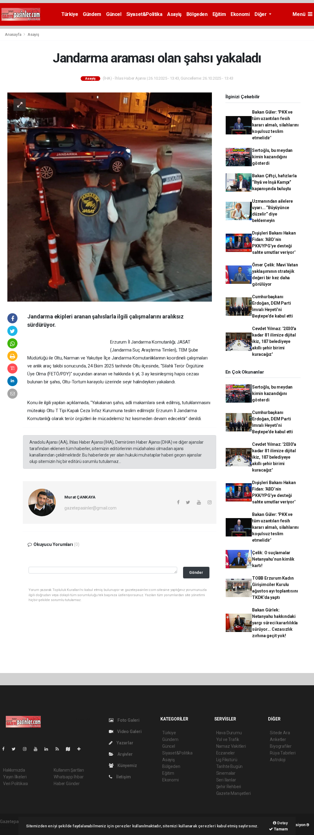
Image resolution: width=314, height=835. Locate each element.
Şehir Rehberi (228, 786)
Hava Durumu (229, 732)
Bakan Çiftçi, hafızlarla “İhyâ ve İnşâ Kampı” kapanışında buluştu (274, 182)
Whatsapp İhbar (68, 776)
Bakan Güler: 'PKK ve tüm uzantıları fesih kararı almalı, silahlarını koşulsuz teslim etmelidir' (275, 125)
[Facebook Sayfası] (6, 749)
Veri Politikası (15, 783)
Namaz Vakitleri (231, 746)
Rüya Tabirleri (282, 752)
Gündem (92, 14)
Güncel (113, 14)
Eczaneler (225, 752)
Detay (282, 823)
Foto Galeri (128, 720)
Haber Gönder (67, 783)
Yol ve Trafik (227, 739)
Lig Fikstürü (226, 759)
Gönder (196, 572)
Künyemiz (127, 765)
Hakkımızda (14, 770)
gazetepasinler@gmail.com (90, 508)
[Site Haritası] (70, 749)
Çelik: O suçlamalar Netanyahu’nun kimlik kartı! (273, 559)
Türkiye (69, 14)
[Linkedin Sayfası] (48, 749)
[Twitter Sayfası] (16, 749)
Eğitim (219, 14)
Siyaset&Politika (144, 14)
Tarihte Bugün (229, 766)
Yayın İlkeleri (14, 776)
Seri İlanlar (226, 779)
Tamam (280, 829)
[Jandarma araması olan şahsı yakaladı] (109, 196)
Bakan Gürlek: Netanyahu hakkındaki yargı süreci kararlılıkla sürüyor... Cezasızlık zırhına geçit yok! (275, 622)
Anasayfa (13, 34)
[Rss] (60, 749)
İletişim (123, 776)
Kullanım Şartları (69, 770)
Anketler (278, 739)
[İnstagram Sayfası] (27, 749)
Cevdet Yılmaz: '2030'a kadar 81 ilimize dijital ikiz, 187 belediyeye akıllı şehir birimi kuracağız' (274, 341)
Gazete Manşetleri (233, 793)
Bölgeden (197, 14)
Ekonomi (240, 14)
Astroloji (277, 759)
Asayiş (174, 14)
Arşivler (124, 754)
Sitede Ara (280, 732)
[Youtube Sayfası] (38, 749)
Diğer (261, 14)
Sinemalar (226, 773)
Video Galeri (128, 731)
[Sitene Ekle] (81, 749)
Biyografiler (281, 746)
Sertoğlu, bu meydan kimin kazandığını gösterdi (272, 157)
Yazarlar (124, 742)
